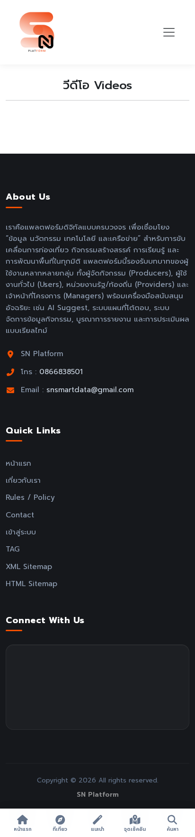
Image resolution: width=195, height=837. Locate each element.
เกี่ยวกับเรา (23, 480)
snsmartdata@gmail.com (89, 389)
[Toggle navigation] (169, 32)
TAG (12, 548)
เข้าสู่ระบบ (21, 531)
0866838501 (61, 371)
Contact (20, 514)
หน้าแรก (18, 463)
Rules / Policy (30, 497)
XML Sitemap (29, 566)
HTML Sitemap (31, 583)
